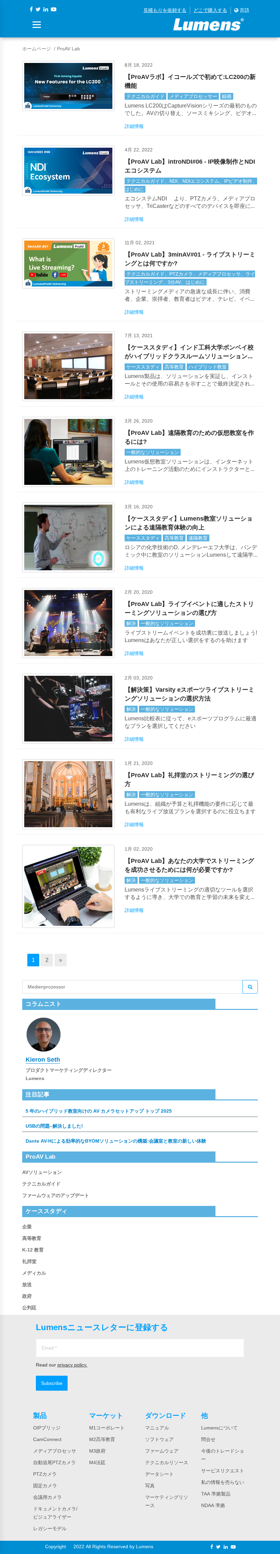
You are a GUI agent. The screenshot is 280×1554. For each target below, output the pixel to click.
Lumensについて (219, 1427)
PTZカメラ (45, 1474)
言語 (243, 10)
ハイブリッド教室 (207, 366)
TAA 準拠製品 (215, 1493)
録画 (227, 96)
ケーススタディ (143, 366)
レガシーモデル (50, 1528)
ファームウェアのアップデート (55, 1195)
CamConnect (47, 1439)
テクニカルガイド (145, 96)
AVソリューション (42, 1172)
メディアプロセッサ (54, 1451)
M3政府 (97, 1451)
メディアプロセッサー (193, 96)
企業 (27, 1226)
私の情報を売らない (222, 1482)
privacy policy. (72, 1364)
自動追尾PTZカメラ (54, 1462)
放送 (27, 1284)
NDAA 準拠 (213, 1505)
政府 (27, 1296)
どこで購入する (210, 10)
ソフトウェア (159, 1439)
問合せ (208, 1439)
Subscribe (51, 1383)
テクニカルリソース (166, 1462)
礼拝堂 (29, 1261)
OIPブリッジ (46, 1427)
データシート (159, 1474)
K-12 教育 (33, 1249)
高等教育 (174, 366)
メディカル (34, 1273)
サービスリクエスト (222, 1470)
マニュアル (157, 1427)
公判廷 (29, 1307)
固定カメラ (45, 1485)
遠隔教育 (198, 538)
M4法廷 (97, 1462)
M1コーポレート (107, 1427)
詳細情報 (134, 126)
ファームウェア (162, 1451)
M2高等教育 (102, 1439)
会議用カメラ (47, 1497)
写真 (150, 1485)
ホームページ (36, 48)
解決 (131, 623)
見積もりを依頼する (164, 10)
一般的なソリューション (152, 452)
